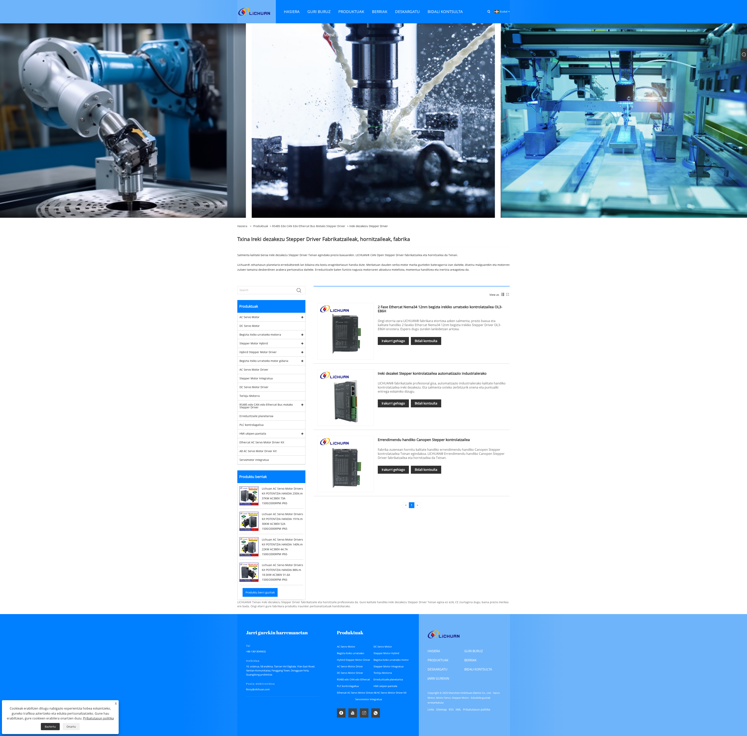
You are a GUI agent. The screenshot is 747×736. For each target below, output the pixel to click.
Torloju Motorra (249, 396)
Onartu (71, 726)
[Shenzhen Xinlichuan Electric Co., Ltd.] (254, 11)
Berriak (470, 660)
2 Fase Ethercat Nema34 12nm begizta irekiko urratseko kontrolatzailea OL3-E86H (440, 309)
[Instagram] (364, 713)
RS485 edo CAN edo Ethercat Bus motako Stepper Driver (308, 226)
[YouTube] (352, 713)
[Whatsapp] (375, 713)
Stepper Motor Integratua (256, 378)
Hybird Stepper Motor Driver (258, 352)
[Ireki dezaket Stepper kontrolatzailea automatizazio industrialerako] (346, 397)
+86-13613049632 (256, 651)
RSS (451, 709)
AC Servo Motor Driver (253, 369)
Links (431, 709)
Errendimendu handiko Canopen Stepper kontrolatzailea (424, 439)
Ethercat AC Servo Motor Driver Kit (261, 442)
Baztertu (50, 726)
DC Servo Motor (249, 326)
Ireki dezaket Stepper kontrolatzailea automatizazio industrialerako (432, 373)
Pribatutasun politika (476, 709)
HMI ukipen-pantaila (252, 433)
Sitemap (441, 709)
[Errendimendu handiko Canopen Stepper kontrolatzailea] (346, 464)
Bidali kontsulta (426, 341)
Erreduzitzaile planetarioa (256, 416)
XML (458, 709)
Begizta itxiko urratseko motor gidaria (263, 361)
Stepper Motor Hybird (253, 343)
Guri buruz (473, 651)
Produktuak (260, 226)
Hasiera (434, 651)
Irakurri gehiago (393, 341)
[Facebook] (341, 713)
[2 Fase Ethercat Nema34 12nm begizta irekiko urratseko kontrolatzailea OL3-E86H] (346, 331)
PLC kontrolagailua (251, 425)
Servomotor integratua (254, 460)
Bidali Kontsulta (478, 669)
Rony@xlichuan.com (258, 689)
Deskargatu (437, 669)
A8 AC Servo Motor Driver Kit (258, 451)
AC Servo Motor (249, 317)
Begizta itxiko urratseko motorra (260, 334)
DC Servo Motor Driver (253, 387)
